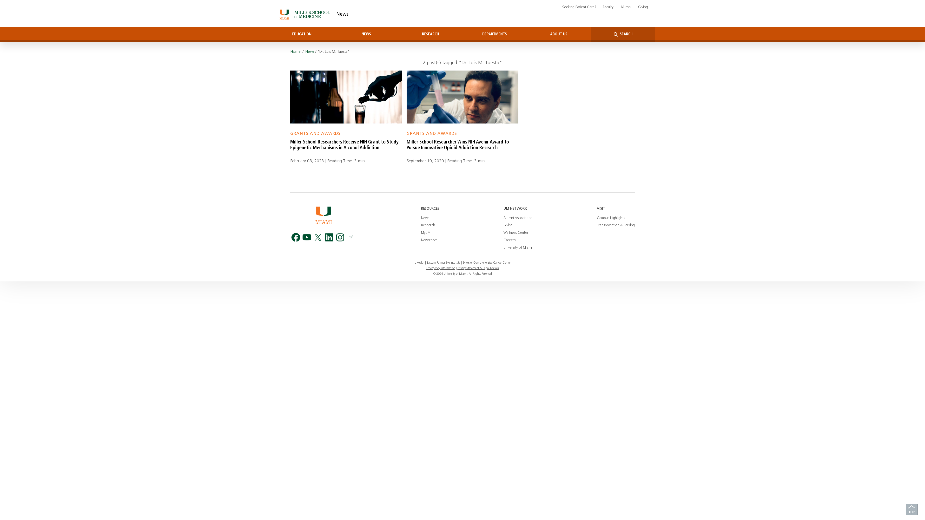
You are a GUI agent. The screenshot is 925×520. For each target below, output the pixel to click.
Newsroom (429, 240)
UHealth (419, 262)
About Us (558, 34)
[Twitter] (318, 237)
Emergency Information (440, 268)
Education (301, 34)
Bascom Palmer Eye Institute (443, 262)
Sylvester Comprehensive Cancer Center (486, 262)
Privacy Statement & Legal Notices (478, 268)
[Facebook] (295, 237)
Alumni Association (518, 218)
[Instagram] (340, 237)
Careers (509, 240)
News (342, 14)
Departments (494, 34)
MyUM (425, 233)
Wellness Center (515, 233)
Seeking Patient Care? (579, 7)
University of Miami (517, 248)
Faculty (608, 7)
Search (626, 34)
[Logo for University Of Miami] (323, 215)
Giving (643, 7)
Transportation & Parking (616, 225)
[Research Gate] (351, 237)
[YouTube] (306, 237)
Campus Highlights (611, 218)
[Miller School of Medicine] (305, 14)
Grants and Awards (315, 134)
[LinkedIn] (329, 237)
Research (430, 34)
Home (295, 52)
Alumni (626, 7)
